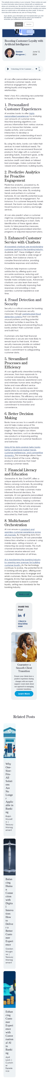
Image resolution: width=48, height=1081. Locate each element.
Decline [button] (28, 24)
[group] (24, 69)
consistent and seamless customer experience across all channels (23, 532)
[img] (36, 69)
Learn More (24, 693)
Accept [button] (19, 24)
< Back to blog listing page (22, 623)
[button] (8, 69)
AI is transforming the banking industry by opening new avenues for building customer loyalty (23, 562)
